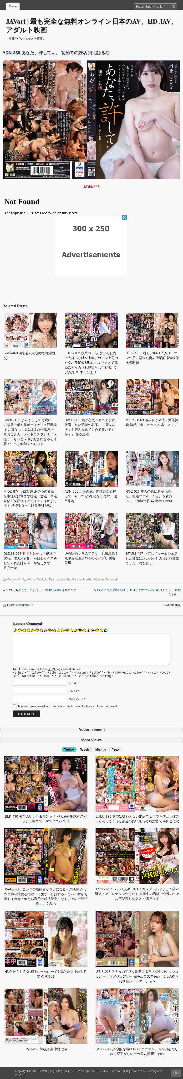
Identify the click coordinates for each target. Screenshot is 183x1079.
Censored (13, 579)
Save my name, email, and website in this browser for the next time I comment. (67, 706)
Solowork (111, 579)
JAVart (19, 1075)
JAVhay (152, 1071)
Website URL (77, 699)
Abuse (31, 579)
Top (177, 1073)
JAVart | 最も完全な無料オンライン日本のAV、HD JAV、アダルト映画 (92, 25)
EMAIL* (74, 691)
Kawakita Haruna (70, 579)
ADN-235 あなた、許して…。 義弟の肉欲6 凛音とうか (39, 590)
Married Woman (93, 579)
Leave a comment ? (20, 605)
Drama (53, 579)
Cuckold (42, 579)
